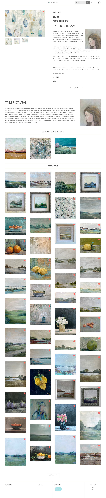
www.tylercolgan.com (58, 73)
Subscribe (93, 2)
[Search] (88, 2)
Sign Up (58, 489)
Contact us (81, 88)
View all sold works (53, 475)
